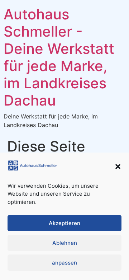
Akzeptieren (64, 223)
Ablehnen (64, 242)
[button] (117, 166)
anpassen (64, 262)
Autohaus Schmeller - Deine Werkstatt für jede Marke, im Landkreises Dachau (59, 57)
